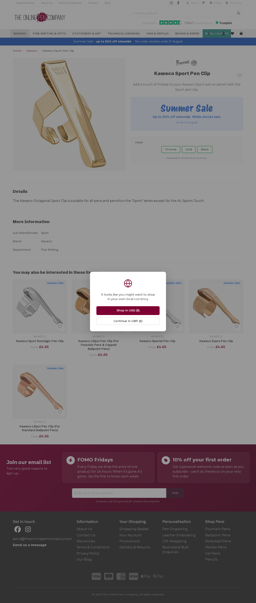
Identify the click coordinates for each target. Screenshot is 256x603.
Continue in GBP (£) (128, 321)
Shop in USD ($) (128, 310)
